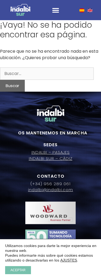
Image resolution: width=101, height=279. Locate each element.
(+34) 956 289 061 (50, 184)
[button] (55, 10)
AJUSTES (68, 260)
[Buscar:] (47, 73)
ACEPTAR (18, 270)
